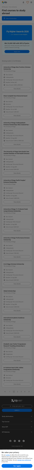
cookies (8, 455)
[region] (17, 460)
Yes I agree (17, 466)
